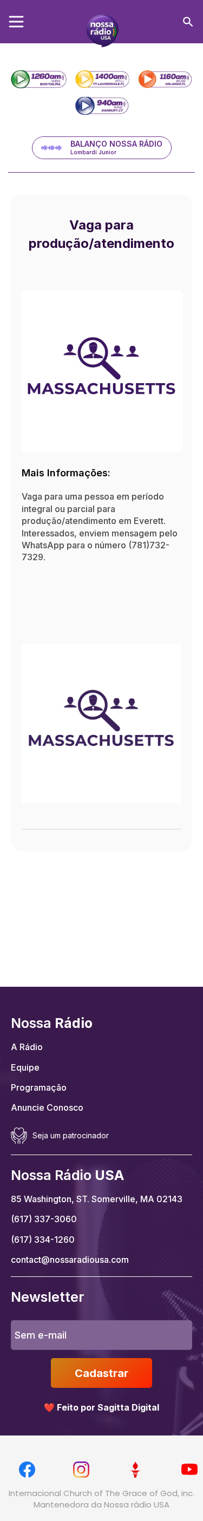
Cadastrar (101, 1373)
